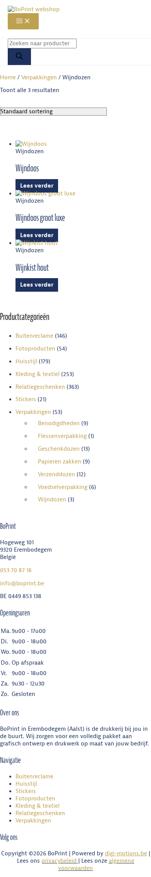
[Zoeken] (19, 56)
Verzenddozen (56, 474)
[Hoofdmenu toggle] (23, 21)
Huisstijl (26, 361)
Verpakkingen (39, 77)
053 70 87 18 (16, 570)
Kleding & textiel (37, 374)
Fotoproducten (35, 348)
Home (8, 77)
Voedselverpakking (63, 487)
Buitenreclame (34, 336)
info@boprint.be (22, 583)
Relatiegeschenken (40, 387)
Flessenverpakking (62, 436)
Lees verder (36, 186)
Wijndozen (52, 499)
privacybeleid (59, 861)
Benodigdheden (59, 423)
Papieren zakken (59, 461)
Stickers (25, 399)
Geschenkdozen (59, 449)
